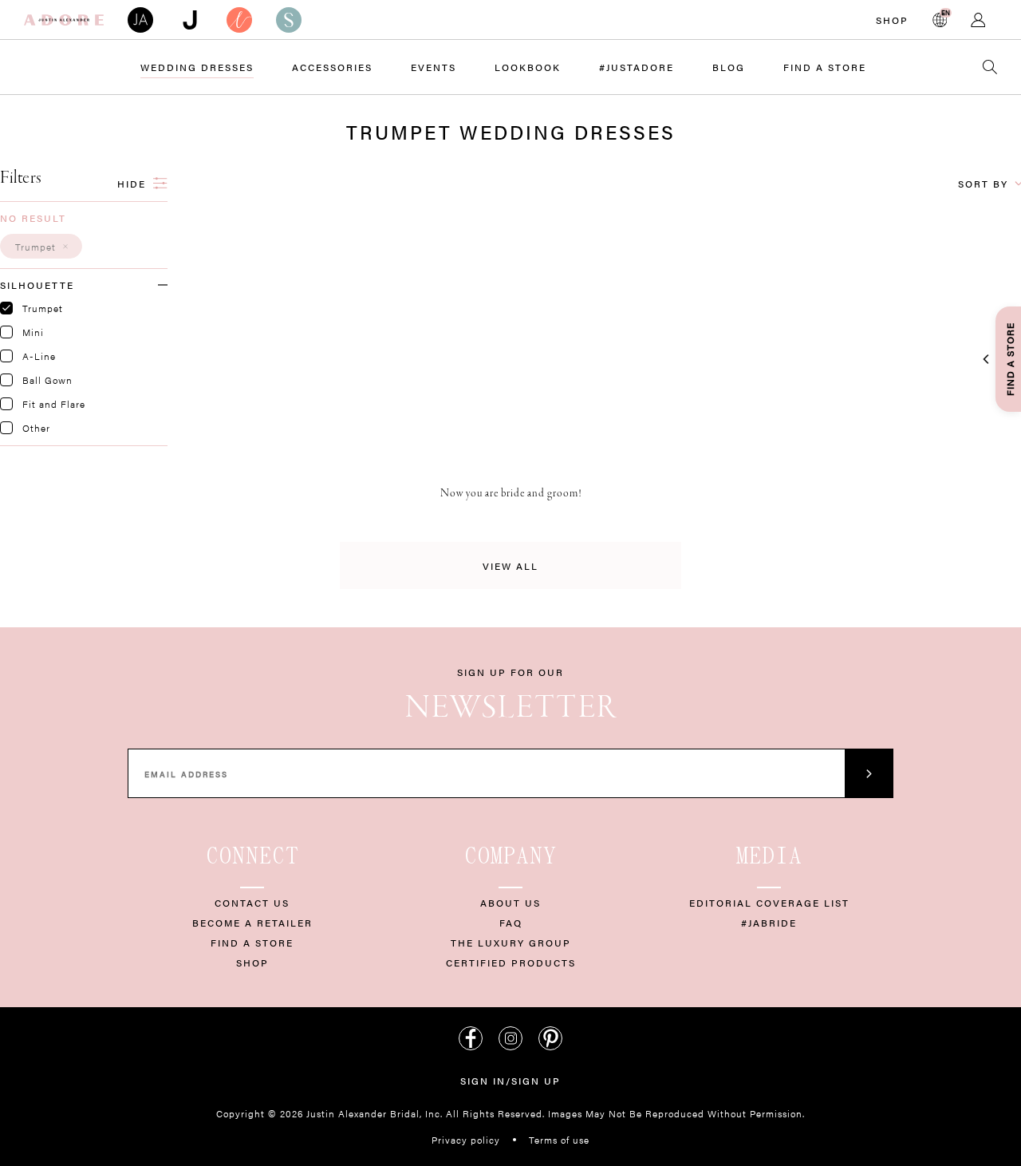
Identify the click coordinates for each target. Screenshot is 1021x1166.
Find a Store (824, 67)
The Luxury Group (511, 942)
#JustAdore (636, 67)
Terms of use (559, 1139)
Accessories (332, 67)
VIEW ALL (510, 566)
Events (433, 67)
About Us (510, 902)
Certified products (511, 962)
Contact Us (252, 902)
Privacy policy (466, 1139)
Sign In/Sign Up (510, 1080)
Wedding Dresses (197, 67)
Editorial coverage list (769, 902)
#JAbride (769, 922)
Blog (728, 67)
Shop (892, 20)
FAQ (510, 922)
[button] (41, 246)
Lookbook (528, 67)
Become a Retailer (252, 922)
